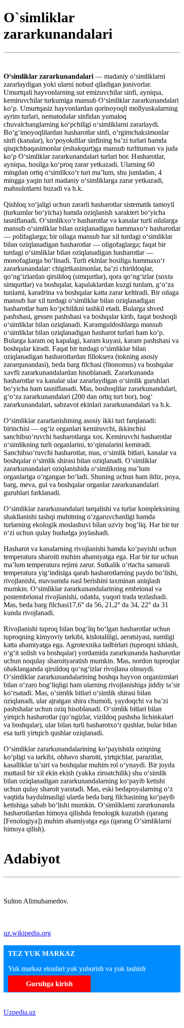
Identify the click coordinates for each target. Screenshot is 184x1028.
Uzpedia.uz (20, 1012)
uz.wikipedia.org (27, 933)
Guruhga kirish (49, 984)
